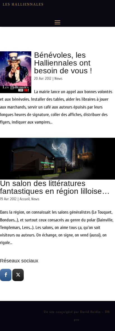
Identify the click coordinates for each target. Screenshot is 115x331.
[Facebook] (5, 275)
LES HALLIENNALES (23, 4)
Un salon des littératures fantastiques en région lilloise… (55, 187)
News (58, 78)
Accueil (25, 199)
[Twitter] (18, 275)
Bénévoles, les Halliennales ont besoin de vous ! (63, 63)
